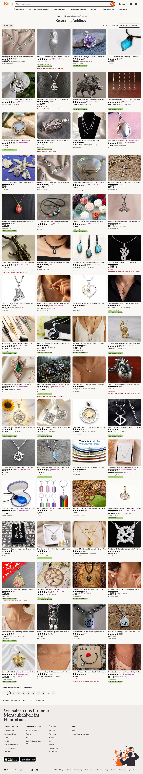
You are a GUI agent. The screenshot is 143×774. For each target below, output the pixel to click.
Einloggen (122, 4)
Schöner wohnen (60, 9)
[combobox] (62, 4)
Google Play (28, 759)
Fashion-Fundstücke (78, 9)
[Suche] (112, 4)
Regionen (136, 770)
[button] (9, 770)
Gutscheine (123, 9)
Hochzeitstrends (108, 9)
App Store (11, 759)
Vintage (94, 9)
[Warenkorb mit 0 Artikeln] (136, 4)
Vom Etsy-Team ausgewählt (38, 9)
